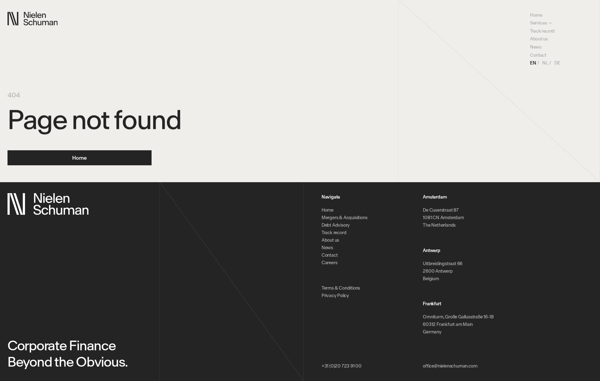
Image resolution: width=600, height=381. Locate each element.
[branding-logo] (33, 19)
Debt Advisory (336, 225)
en (533, 63)
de (557, 63)
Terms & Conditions (341, 288)
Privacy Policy (335, 295)
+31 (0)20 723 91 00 (342, 366)
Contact (538, 55)
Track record (542, 31)
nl (545, 63)
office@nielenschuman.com (450, 366)
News (536, 47)
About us (539, 39)
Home (536, 15)
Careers (330, 262)
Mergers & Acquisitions (345, 217)
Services (538, 23)
